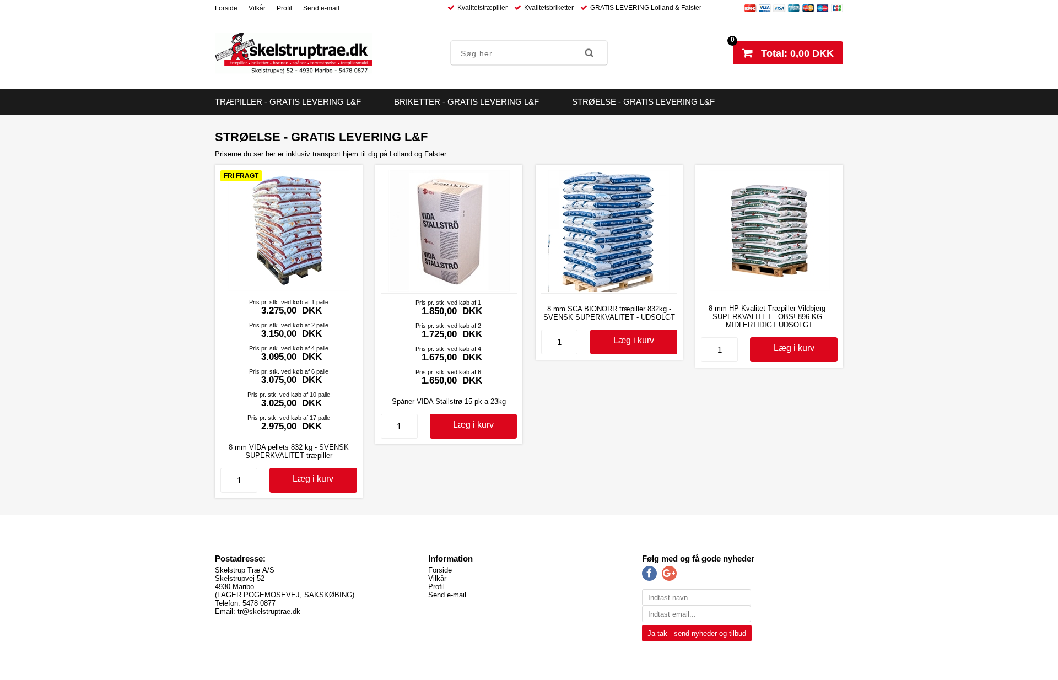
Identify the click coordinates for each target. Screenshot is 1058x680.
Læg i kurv (313, 478)
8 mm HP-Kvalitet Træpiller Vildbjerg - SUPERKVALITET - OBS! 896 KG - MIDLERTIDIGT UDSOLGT (769, 316)
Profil (284, 8)
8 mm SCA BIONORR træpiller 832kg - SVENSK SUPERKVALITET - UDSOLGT (609, 313)
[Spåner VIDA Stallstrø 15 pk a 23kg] (449, 289)
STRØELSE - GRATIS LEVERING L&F (643, 101)
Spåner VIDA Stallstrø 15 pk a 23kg (449, 401)
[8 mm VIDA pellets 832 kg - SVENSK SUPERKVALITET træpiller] (288, 288)
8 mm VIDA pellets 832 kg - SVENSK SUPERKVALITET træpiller (289, 451)
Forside (226, 8)
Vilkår (257, 8)
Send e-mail (321, 8)
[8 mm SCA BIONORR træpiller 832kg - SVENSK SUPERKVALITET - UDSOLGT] (609, 289)
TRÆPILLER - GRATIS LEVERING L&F (288, 101)
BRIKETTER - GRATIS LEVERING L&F (466, 101)
